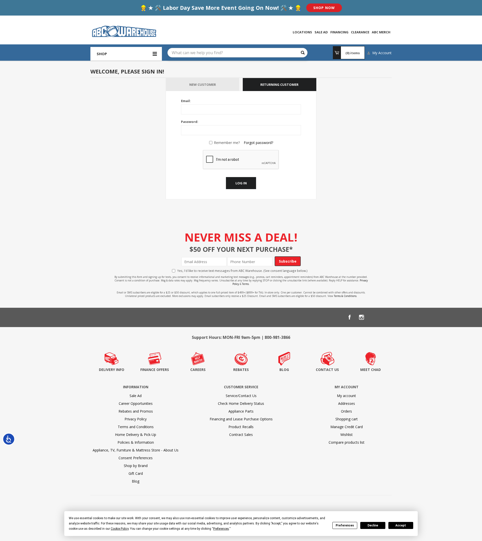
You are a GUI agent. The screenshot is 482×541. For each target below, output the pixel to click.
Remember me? (227, 142)
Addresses (346, 403)
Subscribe (287, 261)
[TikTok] (386, 317)
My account (346, 395)
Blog (135, 481)
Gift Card (136, 473)
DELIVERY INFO (111, 369)
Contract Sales (241, 434)
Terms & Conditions (345, 296)
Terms (245, 284)
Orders (346, 411)
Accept (400, 525)
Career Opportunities (136, 403)
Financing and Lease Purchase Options (241, 419)
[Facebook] (349, 317)
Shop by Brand (136, 465)
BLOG (284, 369)
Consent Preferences (135, 457)
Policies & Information (135, 442)
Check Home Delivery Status (241, 403)
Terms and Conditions (136, 426)
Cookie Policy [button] (120, 528)
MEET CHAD (370, 369)
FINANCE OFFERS (154, 369)
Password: (189, 121)
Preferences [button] (221, 528)
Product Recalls (241, 426)
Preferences (345, 525)
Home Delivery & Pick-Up (135, 434)
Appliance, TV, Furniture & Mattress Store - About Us (135, 450)
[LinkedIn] (374, 317)
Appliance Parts (241, 411)
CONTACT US (327, 369)
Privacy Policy (136, 419)
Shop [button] (102, 53)
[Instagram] (361, 317)
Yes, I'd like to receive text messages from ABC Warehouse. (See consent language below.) (242, 271)
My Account (382, 52)
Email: (186, 101)
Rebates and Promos (135, 411)
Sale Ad (136, 395)
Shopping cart (346, 419)
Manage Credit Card (346, 426)
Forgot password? (258, 142)
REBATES (241, 369)
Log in (241, 183)
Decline (373, 525)
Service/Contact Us (241, 395)
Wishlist (346, 434)
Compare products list (347, 442)
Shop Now (324, 7)
